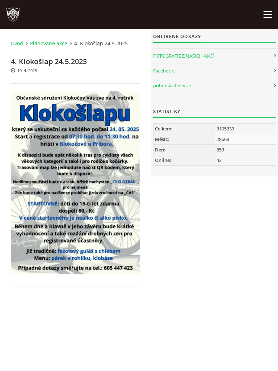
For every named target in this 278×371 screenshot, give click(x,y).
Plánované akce (48, 43)
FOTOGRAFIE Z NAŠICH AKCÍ (183, 56)
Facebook (163, 70)
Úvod (17, 43)
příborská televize (172, 85)
